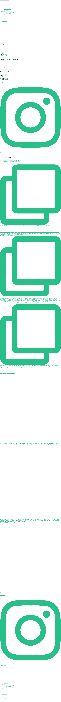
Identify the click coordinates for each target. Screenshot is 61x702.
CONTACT (1, 667)
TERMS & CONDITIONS (12, 667)
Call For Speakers (4, 54)
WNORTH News (4, 55)
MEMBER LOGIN (4, 694)
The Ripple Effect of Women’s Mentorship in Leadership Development (12, 67)
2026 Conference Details (7, 686)
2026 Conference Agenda (7, 687)
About (3, 677)
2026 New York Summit (7, 689)
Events (3, 52)
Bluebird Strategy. (19, 668)
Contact (3, 53)
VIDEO (7, 667)
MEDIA (5, 667)
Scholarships (6, 683)
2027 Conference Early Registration (9, 685)
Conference (3, 51)
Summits (3, 688)
